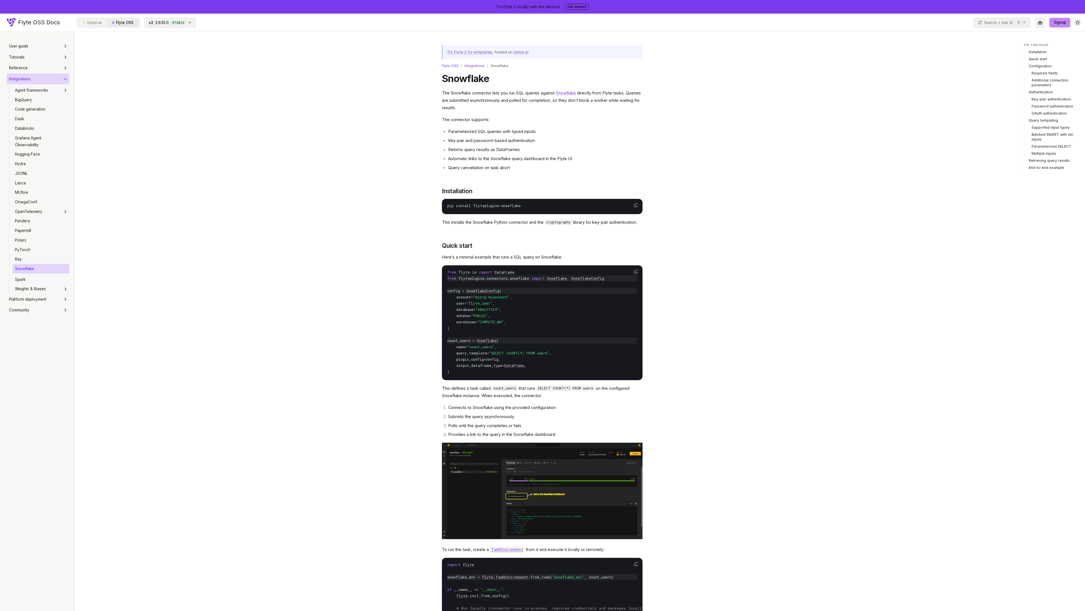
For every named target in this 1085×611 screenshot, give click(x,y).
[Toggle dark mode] (1078, 23)
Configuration (1040, 66)
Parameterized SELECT (1051, 146)
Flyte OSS (124, 22)
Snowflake (566, 93)
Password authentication (1052, 106)
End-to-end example (1046, 167)
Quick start (457, 245)
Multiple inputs (1044, 153)
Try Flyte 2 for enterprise (469, 52)
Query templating (1043, 120)
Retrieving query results (1049, 160)
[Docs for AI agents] (1040, 22)
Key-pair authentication (1051, 99)
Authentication (1041, 92)
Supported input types (1051, 127)
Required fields (1045, 73)
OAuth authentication (1049, 113)
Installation (457, 191)
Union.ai (94, 22)
